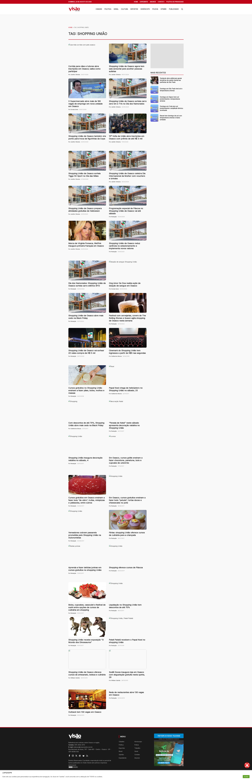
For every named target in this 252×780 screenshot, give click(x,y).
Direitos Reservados (75, 760)
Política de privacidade (175, 2)
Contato (161, 2)
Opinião (163, 9)
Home (136, 2)
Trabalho (137, 748)
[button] (182, 9)
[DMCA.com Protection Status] (91, 767)
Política (107, 9)
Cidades (99, 9)
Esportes (134, 9)
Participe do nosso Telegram (169, 736)
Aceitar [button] (246, 776)
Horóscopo (145, 9)
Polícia (155, 9)
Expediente (144, 2)
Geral (116, 9)
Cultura (124, 9)
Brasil (120, 751)
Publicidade (174, 9)
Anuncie (153, 2)
